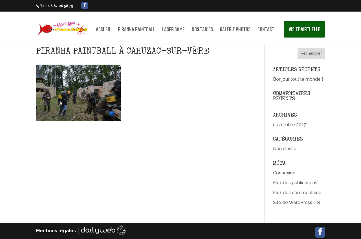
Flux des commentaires (298, 192)
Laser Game (173, 31)
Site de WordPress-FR (296, 202)
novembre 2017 (289, 124)
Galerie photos (235, 31)
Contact (265, 31)
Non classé (284, 148)
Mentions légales (56, 230)
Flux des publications (295, 182)
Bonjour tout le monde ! (298, 79)
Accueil (103, 31)
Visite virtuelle (304, 29)
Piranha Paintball (136, 31)
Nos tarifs (202, 31)
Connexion (284, 173)
